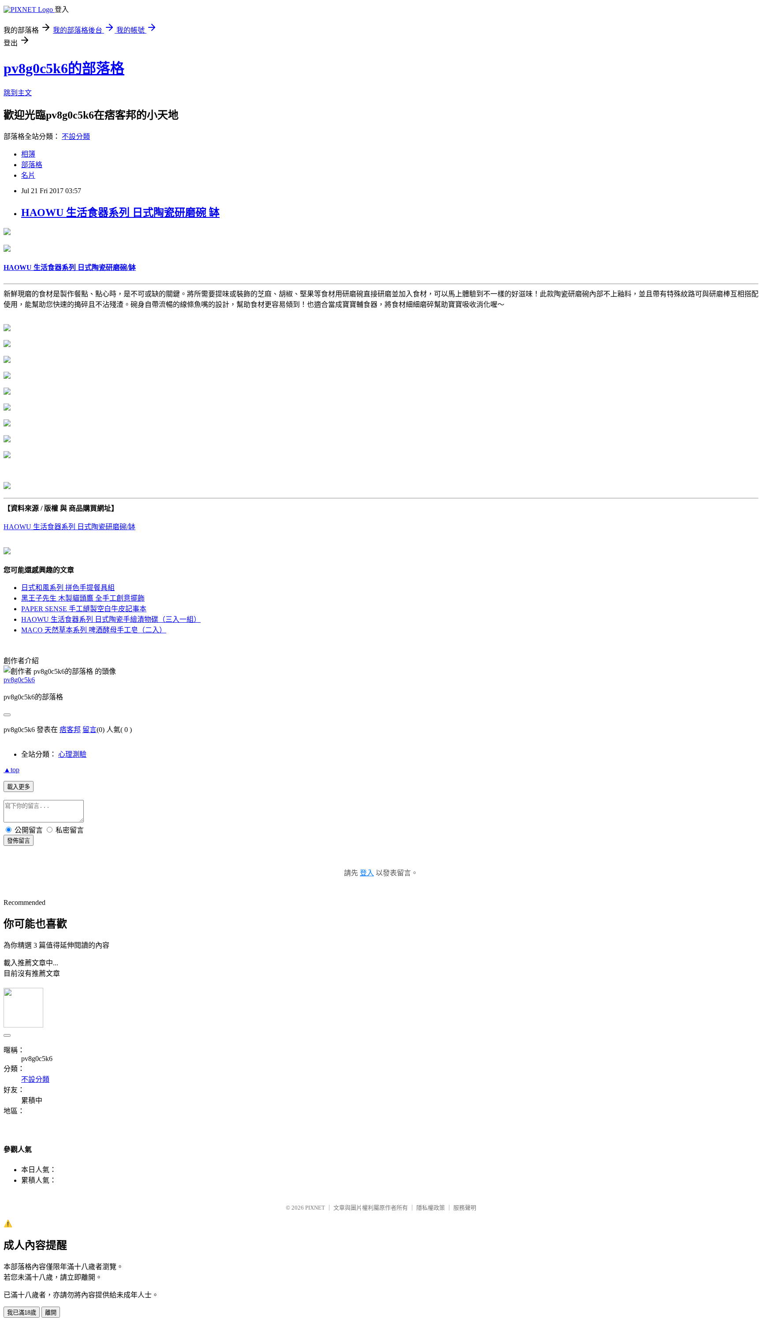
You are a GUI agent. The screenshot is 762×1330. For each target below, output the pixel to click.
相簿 (28, 154)
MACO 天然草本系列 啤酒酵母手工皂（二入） (93, 630)
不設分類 (76, 136)
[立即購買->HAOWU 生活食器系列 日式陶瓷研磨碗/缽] (7, 232)
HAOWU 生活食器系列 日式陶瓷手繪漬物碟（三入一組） (111, 619)
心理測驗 (72, 754)
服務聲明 (464, 1207)
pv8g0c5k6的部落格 (64, 68)
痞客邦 (70, 729)
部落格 (31, 164)
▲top (11, 769)
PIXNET (315, 1207)
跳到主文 (18, 93)
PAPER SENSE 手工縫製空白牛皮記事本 (83, 609)
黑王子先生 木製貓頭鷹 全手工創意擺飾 (83, 598)
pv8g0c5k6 (19, 680)
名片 (28, 175)
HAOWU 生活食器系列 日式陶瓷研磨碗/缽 (69, 527)
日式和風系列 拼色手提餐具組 (68, 587)
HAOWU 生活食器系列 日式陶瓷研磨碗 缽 (120, 212)
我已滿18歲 (21, 1312)
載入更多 (18, 787)
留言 (89, 729)
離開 (50, 1312)
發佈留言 (18, 840)
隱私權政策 (430, 1207)
